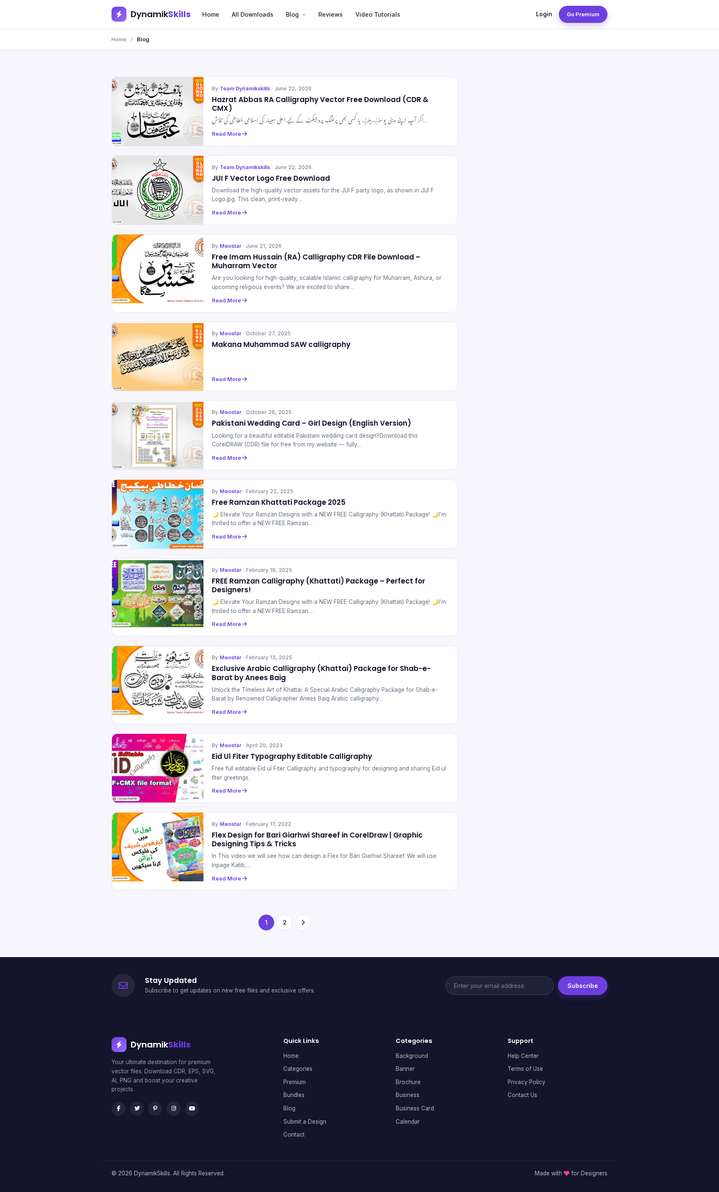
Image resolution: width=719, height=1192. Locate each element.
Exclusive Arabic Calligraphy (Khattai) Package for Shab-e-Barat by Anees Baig (321, 672)
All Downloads (252, 14)
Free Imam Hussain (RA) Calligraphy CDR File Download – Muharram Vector (316, 261)
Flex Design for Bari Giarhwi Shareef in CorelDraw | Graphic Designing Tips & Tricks (317, 839)
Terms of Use (525, 1068)
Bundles (294, 1095)
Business (407, 1095)
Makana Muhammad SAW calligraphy (281, 344)
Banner (405, 1068)
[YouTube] (192, 1109)
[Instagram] (173, 1109)
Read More (227, 133)
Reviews (330, 14)
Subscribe (583, 985)
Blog (292, 14)
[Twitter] (137, 1109)
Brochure (408, 1082)
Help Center (523, 1055)
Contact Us (522, 1095)
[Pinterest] (155, 1109)
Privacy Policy (526, 1082)
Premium (294, 1082)
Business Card (415, 1108)
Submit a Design (304, 1121)
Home (210, 14)
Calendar (408, 1121)
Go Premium (583, 14)
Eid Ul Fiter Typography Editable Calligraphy (292, 756)
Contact (294, 1134)
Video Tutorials (377, 14)
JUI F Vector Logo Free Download (271, 178)
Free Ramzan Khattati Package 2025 (278, 502)
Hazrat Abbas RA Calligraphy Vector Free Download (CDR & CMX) (320, 104)
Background (412, 1055)
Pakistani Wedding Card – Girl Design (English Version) (311, 423)
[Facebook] (119, 1109)
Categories (297, 1068)
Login (544, 13)
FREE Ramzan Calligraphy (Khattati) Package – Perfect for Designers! (318, 585)
